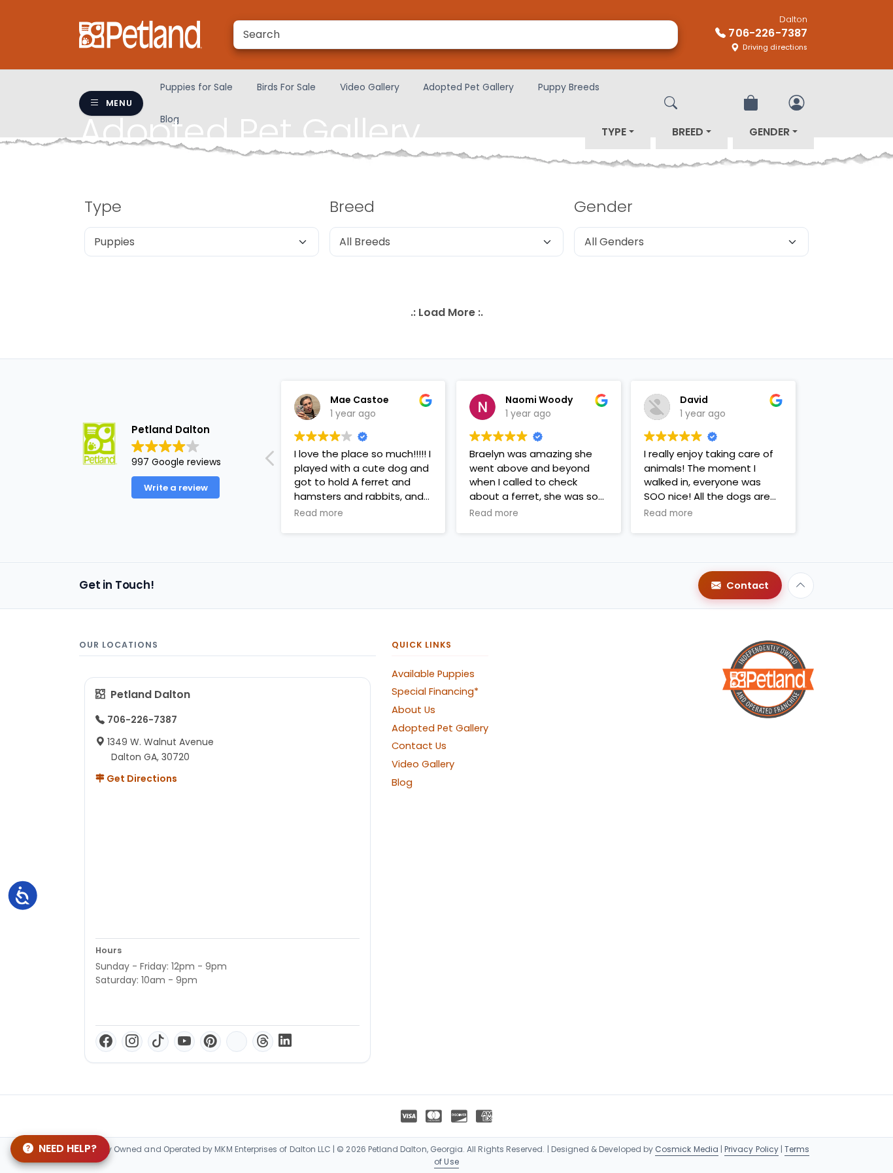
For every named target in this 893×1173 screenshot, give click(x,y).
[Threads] (262, 1041)
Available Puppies (433, 673)
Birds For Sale (286, 87)
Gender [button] (769, 131)
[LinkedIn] (285, 1041)
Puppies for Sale (196, 87)
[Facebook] (105, 1041)
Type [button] (613, 131)
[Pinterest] (210, 1041)
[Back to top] (801, 585)
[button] (270, 462)
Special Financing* (435, 691)
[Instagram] (132, 1041)
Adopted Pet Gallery (468, 87)
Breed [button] (687, 131)
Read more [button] (318, 513)
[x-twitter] (236, 1041)
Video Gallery (369, 87)
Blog (402, 782)
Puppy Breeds (568, 87)
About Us (413, 709)
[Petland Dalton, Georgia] (140, 34)
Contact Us (419, 745)
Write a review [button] (176, 487)
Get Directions (141, 778)
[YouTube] (184, 1041)
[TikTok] (158, 1041)
